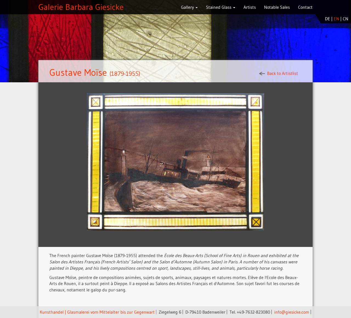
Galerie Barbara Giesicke (81, 7)
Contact (305, 7)
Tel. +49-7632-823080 (250, 312)
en (336, 18)
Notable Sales (277, 7)
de (327, 18)
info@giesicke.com (291, 312)
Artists (250, 7)
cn (345, 18)
